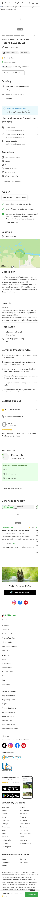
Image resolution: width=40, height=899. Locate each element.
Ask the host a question (13, 488)
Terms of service (8, 638)
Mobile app (6, 684)
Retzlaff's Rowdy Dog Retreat (15, 530)
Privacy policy (7, 642)
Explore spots (7, 663)
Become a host (7, 672)
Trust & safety (7, 634)
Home (4, 659)
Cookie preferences (9, 646)
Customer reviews (9, 676)
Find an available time (13, 73)
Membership (7, 668)
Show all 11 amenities (12, 182)
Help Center (6, 650)
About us (5, 630)
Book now (31, 895)
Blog (3, 680)
